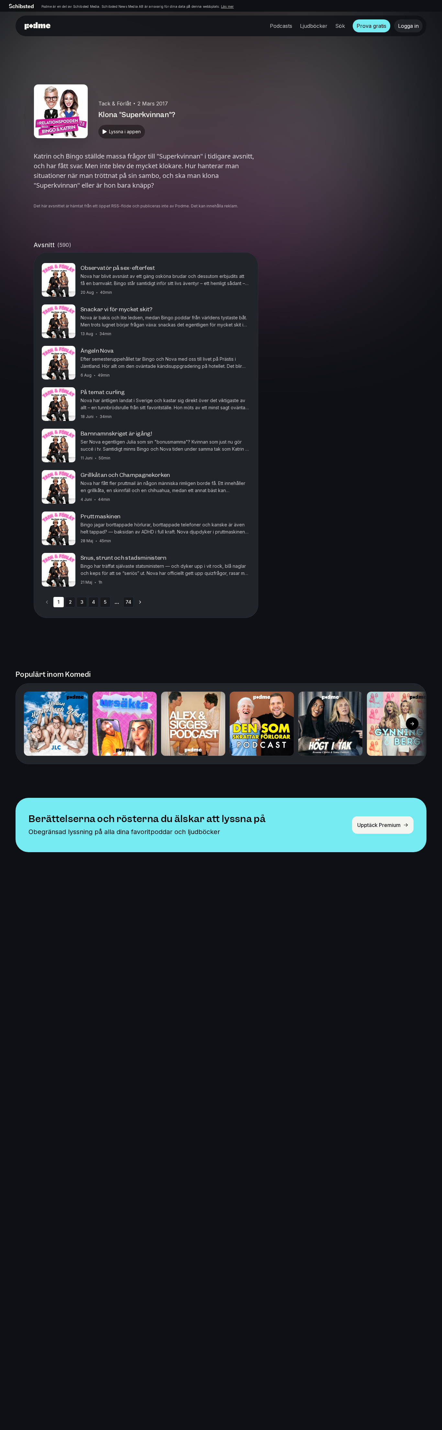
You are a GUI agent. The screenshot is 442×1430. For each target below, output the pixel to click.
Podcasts (281, 26)
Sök (340, 26)
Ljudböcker (313, 26)
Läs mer (227, 6)
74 (128, 602)
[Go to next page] (140, 602)
